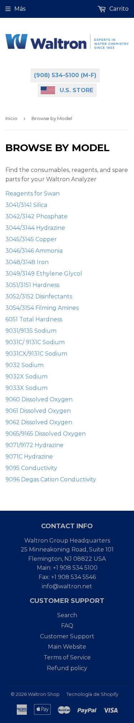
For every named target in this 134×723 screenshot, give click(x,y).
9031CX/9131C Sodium (36, 353)
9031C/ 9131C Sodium (35, 342)
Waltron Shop (44, 694)
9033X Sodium (26, 388)
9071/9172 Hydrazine (34, 445)
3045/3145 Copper (31, 239)
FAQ (67, 625)
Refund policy (67, 668)
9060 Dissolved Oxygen (39, 399)
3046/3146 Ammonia (34, 250)
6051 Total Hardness (33, 319)
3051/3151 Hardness (32, 285)
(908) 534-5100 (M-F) (65, 75)
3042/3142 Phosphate (36, 216)
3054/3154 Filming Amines (42, 307)
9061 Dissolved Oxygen (38, 410)
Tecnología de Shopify (92, 694)
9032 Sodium (24, 365)
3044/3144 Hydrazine (35, 227)
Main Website (67, 646)
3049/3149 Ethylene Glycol (43, 273)
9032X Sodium (26, 376)
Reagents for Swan (32, 193)
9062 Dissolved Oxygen (38, 422)
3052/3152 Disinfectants (38, 296)
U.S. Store (76, 90)
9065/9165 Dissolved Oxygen (45, 433)
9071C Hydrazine (29, 456)
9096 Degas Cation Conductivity (50, 479)
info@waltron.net (67, 586)
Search (67, 615)
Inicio (11, 118)
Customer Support (67, 636)
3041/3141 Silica (26, 205)
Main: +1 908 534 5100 (67, 567)
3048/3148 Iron (27, 262)
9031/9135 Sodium (30, 330)
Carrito (118, 8)
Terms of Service (67, 657)
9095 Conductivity (31, 468)
